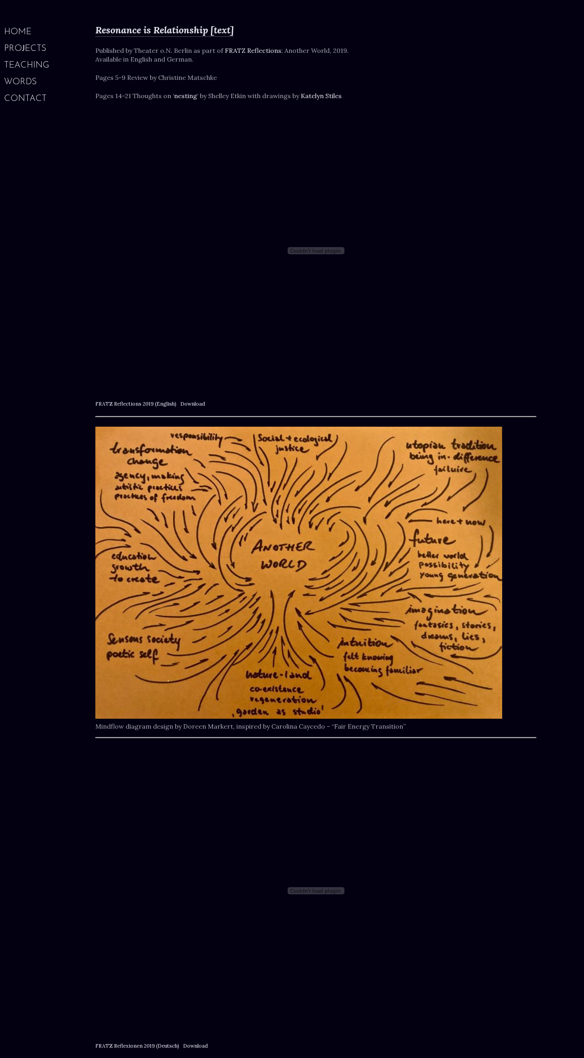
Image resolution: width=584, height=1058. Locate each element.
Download (192, 403)
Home (17, 32)
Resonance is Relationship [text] (164, 30)
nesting (185, 96)
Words (20, 82)
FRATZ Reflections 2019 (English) (135, 403)
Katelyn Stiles (321, 96)
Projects (25, 48)
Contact (25, 99)
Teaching (26, 65)
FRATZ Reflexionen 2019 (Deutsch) (137, 1046)
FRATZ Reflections (253, 50)
